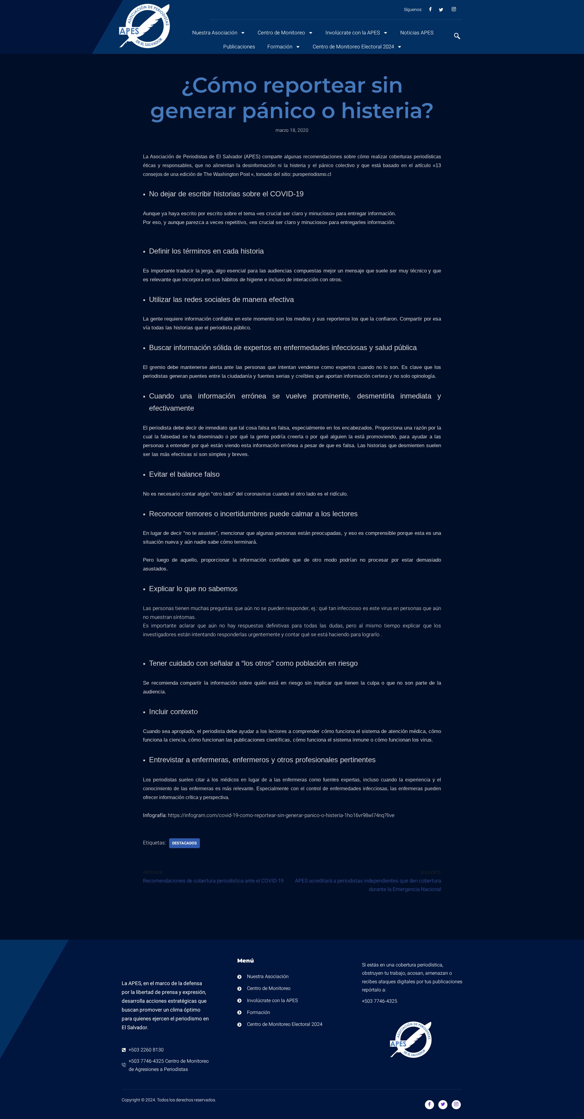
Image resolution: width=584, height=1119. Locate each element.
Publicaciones (239, 47)
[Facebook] (429, 1104)
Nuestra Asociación (214, 33)
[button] (454, 37)
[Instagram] (456, 1104)
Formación (279, 47)
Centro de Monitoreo (281, 33)
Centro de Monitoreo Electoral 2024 (353, 47)
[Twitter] (442, 1104)
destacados (184, 843)
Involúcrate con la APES (352, 33)
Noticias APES (416, 33)
